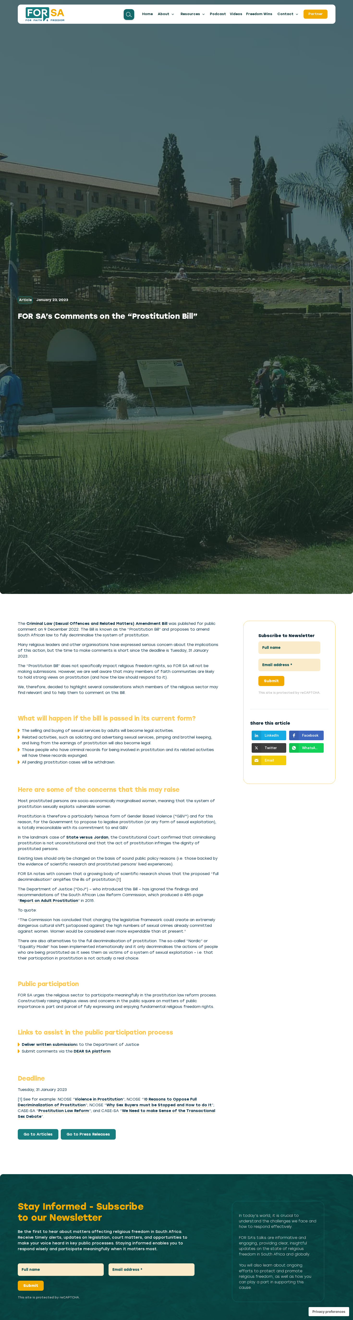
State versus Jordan (87, 837)
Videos (236, 14)
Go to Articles (38, 1134)
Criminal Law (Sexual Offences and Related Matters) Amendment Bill (97, 623)
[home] (45, 14)
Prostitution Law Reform (63, 1110)
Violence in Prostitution (99, 1099)
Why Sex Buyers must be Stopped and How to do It (159, 1105)
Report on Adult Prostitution (49, 900)
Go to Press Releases (88, 1134)
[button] (166, 14)
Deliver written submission (49, 1044)
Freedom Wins (259, 14)
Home (147, 14)
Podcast (218, 14)
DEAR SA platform (92, 1051)
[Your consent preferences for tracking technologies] (329, 1311)
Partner (315, 14)
